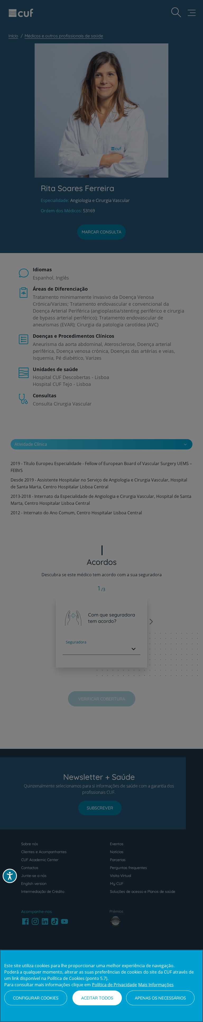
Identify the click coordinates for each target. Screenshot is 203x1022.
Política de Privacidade (114, 985)
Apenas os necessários (160, 998)
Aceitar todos (97, 998)
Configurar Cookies (35, 998)
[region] (101, 986)
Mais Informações (156, 985)
